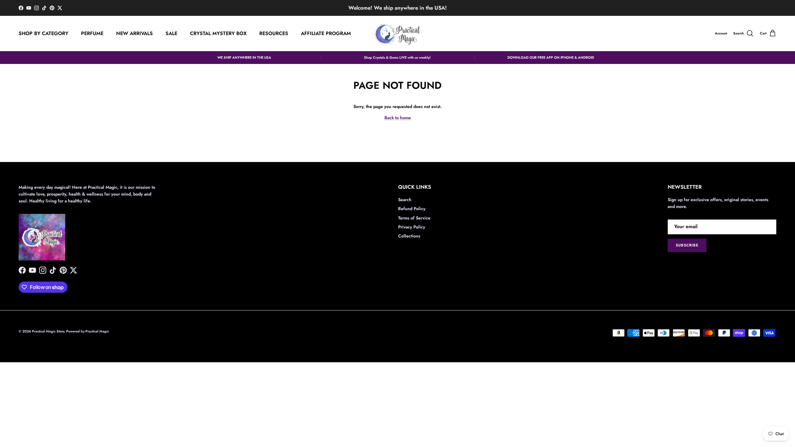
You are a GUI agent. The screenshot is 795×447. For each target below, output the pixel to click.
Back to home (397, 118)
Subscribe (687, 245)
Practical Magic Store (48, 331)
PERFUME (92, 33)
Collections (409, 236)
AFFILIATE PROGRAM (326, 33)
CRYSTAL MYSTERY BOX (218, 33)
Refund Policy (411, 208)
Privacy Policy (411, 227)
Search (404, 199)
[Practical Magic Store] (397, 33)
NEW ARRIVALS (134, 33)
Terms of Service (414, 218)
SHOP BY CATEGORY (43, 33)
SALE (171, 33)
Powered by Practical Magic (87, 331)
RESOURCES (273, 33)
